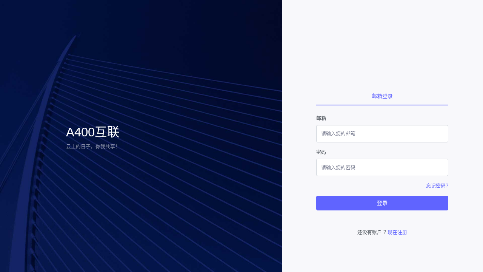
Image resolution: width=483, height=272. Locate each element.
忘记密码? (437, 186)
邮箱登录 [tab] (382, 96)
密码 (321, 152)
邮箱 (321, 118)
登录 (382, 203)
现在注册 (397, 232)
